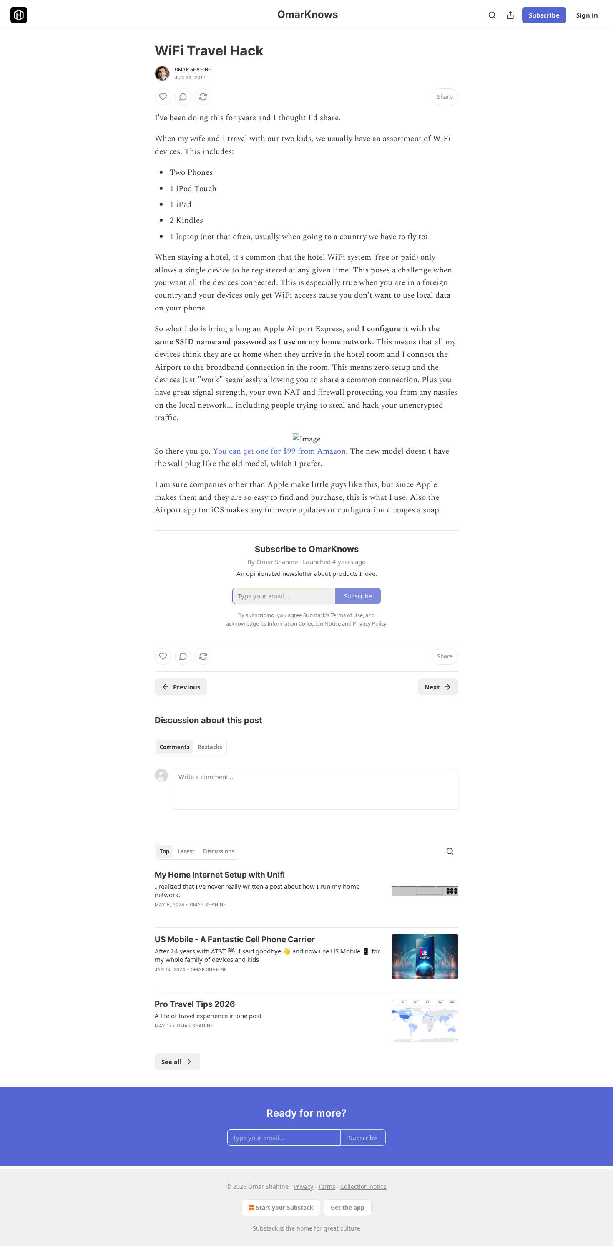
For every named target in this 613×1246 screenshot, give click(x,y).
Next (432, 687)
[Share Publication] (510, 15)
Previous (186, 687)
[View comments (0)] (183, 96)
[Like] (163, 96)
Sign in (587, 15)
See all (171, 1061)
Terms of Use (347, 615)
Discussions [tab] (218, 851)
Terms (326, 1187)
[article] (306, 895)
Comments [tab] (174, 747)
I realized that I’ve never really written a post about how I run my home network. (257, 890)
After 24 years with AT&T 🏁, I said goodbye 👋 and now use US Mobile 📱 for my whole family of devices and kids (267, 955)
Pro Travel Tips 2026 (195, 1004)
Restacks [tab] (210, 747)
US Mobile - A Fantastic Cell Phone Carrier (235, 939)
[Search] (492, 15)
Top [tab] (164, 851)
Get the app (347, 1207)
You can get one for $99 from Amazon (279, 451)
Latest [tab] (186, 851)
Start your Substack (284, 1207)
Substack (265, 1228)
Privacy (303, 1187)
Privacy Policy (369, 623)
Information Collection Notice (304, 623)
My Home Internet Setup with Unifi (220, 875)
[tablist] (191, 747)
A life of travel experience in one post (208, 1015)
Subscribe (544, 15)
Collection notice (363, 1187)
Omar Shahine (193, 69)
